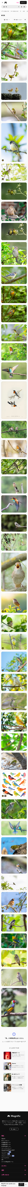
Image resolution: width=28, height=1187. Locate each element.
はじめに (4, 1166)
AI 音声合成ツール (6, 1146)
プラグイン (5, 1154)
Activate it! (21, 1184)
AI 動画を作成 (15, 11)
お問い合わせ (5, 1175)
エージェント (6, 1152)
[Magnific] (14, 1116)
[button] (14, 1129)
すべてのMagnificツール (7, 1161)
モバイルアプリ (5, 1158)
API (2, 1159)
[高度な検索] (25, 19)
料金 (18, 2)
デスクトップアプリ (8, 1156)
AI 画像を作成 (6, 11)
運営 (3, 1170)
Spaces (3, 1138)
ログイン (23, 2)
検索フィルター (19, 19)
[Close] (26, 1185)
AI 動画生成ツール (6, 1144)
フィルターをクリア (20, 1041)
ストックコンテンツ (6, 1148)
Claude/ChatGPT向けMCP (8, 1150)
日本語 (14, 1129)
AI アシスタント (5, 1140)
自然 (24, 11)
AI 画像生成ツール (6, 1142)
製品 (3, 1136)
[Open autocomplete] (3, 6)
